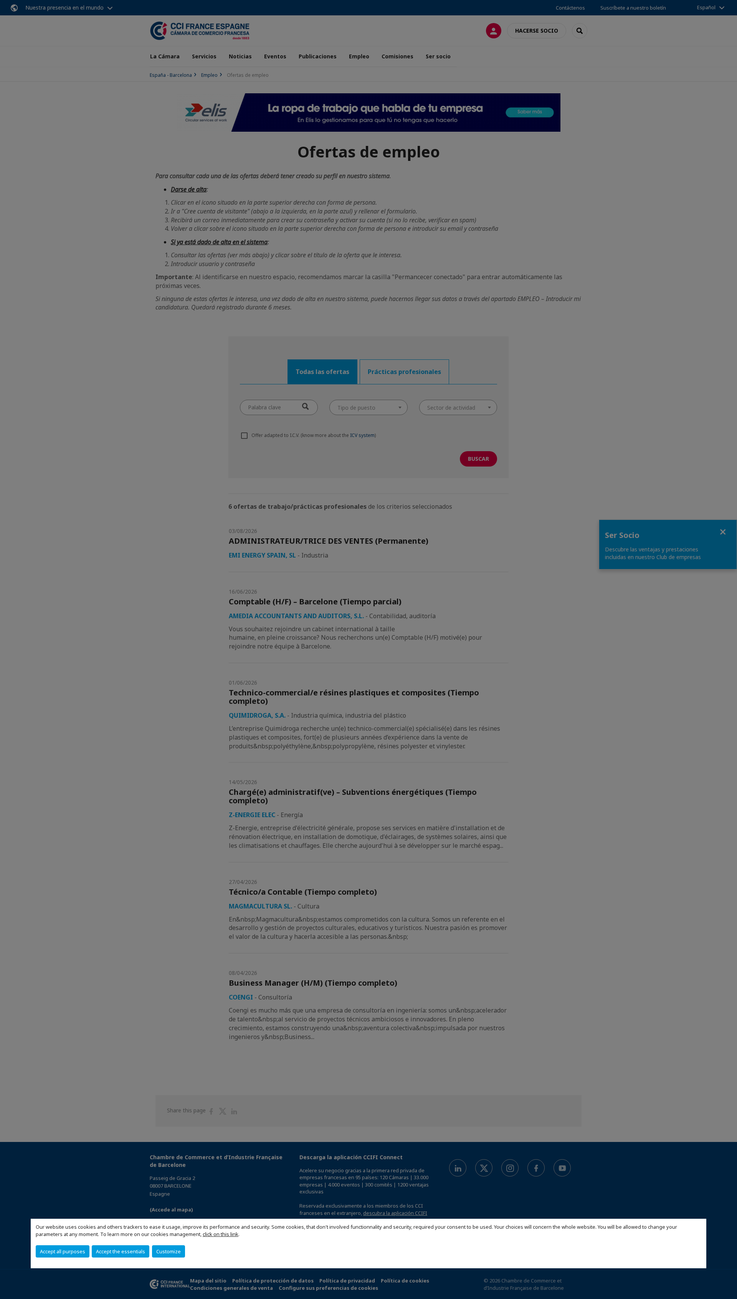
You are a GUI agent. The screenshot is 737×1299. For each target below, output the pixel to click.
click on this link (220, 1234)
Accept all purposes (62, 1251)
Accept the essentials (120, 1251)
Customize (168, 1251)
